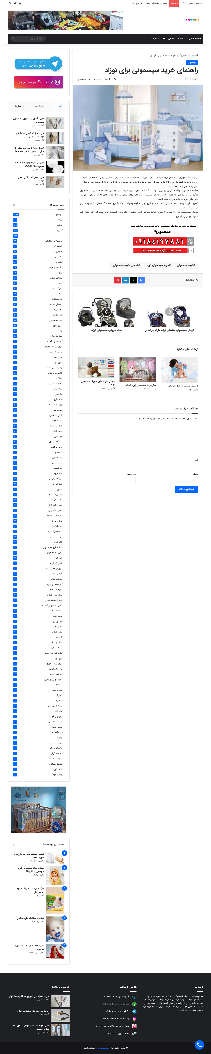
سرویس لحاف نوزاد (53, 568)
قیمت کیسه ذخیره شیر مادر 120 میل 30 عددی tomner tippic (29, 149)
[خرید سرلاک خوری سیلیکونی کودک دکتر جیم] (55, 138)
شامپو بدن (57, 500)
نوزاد (60, 220)
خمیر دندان (57, 463)
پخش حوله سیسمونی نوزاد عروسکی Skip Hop (31, 869)
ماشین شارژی (56, 727)
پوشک (59, 225)
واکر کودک (57, 288)
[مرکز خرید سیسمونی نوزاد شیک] (138, 369)
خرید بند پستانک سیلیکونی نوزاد (33, 1011)
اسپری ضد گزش (55, 505)
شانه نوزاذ (58, 542)
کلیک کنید (107, 1004)
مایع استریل (57, 389)
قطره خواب (57, 431)
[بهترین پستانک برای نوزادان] (55, 929)
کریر (60, 283)
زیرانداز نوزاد (56, 642)
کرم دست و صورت (54, 584)
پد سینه (59, 700)
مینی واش (57, 325)
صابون (59, 489)
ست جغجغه (56, 420)
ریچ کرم (58, 658)
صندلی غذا (57, 251)
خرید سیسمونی (185, 265)
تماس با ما (168, 38)
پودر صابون (57, 457)
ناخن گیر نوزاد (56, 563)
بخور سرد (58, 362)
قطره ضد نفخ (56, 589)
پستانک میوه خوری (53, 600)
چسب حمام (57, 690)
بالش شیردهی (55, 415)
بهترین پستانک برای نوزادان (30, 918)
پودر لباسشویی (55, 669)
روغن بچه (58, 357)
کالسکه (59, 235)
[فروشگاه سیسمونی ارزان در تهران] (179, 370)
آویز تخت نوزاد (55, 404)
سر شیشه (58, 468)
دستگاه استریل (55, 441)
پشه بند (59, 294)
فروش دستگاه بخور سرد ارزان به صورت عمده (28, 855)
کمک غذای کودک (54, 595)
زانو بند (59, 558)
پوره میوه (58, 473)
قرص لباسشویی (55, 510)
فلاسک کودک (56, 748)
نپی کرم (58, 711)
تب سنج (58, 452)
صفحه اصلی (195, 38)
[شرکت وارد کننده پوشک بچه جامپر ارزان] (55, 900)
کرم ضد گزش (56, 753)
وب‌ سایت (131, 474)
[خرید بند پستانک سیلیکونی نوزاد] (60, 1015)
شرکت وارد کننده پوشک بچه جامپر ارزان (30, 890)
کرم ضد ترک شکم (54, 515)
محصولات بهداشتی (53, 241)
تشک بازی (57, 262)
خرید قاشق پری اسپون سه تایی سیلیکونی (28, 120)
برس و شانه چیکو (54, 552)
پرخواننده (40, 106)
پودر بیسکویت (55, 494)
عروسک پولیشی (55, 721)
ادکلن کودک (56, 521)
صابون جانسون (55, 758)
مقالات (181, 38)
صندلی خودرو (56, 278)
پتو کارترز (58, 436)
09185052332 (110, 996)
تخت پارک (57, 309)
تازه (60, 106)
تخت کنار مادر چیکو (53, 653)
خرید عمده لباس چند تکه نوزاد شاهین (29, 947)
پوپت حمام (57, 616)
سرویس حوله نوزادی (53, 346)
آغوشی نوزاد (56, 579)
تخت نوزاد (57, 769)
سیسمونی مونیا (102, 1048)
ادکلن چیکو (57, 574)
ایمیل (195, 474)
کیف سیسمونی (55, 320)
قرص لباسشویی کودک (52, 605)
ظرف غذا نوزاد (56, 426)
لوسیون (59, 331)
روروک (59, 272)
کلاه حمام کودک (55, 531)
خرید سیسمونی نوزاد (158, 265)
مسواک (59, 695)
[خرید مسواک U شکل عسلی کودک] (55, 182)
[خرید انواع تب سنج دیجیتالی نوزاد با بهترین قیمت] (60, 1030)
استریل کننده (56, 526)
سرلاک (59, 378)
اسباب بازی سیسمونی (52, 547)
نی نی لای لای (55, 352)
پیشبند (59, 737)
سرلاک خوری (56, 743)
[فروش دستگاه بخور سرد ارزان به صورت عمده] (55, 858)
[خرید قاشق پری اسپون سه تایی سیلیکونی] (55, 123)
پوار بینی (58, 394)
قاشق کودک (57, 632)
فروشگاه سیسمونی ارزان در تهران (182, 386)
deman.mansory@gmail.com (109, 1026)
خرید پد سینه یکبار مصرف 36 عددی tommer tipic (145, 3)
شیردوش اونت (55, 716)
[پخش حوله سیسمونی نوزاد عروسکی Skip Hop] (55, 875)
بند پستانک (57, 626)
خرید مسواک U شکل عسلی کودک (30, 179)
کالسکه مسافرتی (55, 764)
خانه (194, 55)
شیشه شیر (57, 246)
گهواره (59, 230)
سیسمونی (185, 55)
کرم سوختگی (56, 299)
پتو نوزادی (57, 621)
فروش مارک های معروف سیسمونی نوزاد (98, 383)
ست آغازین (57, 484)
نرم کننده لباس (55, 383)
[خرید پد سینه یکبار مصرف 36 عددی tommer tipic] (55, 167)
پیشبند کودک (56, 774)
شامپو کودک (56, 257)
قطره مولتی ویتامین (53, 679)
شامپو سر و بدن (55, 373)
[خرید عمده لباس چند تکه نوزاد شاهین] (55, 951)
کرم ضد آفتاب (56, 674)
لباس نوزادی (56, 447)
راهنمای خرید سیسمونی (126, 265)
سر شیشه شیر (56, 537)
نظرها (18, 106)
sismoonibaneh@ (114, 1011)
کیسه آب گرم (56, 648)
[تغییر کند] (192, 19)
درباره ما (155, 38)
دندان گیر (58, 410)
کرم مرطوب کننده (54, 341)
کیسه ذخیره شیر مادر (53, 706)
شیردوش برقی (55, 478)
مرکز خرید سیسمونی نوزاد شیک (141, 385)
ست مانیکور (57, 684)
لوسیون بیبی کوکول (53, 367)
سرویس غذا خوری (54, 663)
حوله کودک (57, 732)
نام (196, 460)
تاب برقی (58, 399)
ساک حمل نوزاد (55, 267)
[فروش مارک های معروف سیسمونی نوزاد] (96, 367)
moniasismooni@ (111, 1018)
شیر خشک (57, 315)
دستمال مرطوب (55, 304)
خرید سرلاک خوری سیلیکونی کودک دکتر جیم (30, 135)
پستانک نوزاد (56, 336)
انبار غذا (59, 637)
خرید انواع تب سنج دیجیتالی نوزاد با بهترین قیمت (31, 1027)
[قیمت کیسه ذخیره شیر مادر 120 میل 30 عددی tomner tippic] (55, 152)
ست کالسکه (57, 611)
